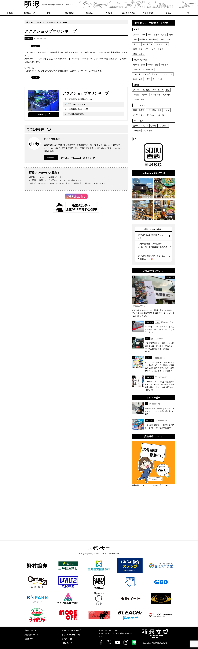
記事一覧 (51, 157)
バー (143, 34)
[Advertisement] (153, 519)
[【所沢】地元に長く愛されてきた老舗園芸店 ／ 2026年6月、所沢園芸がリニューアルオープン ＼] (142, 188)
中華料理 (143, 39)
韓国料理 (153, 39)
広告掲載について (31, 634)
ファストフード (161, 44)
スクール (145, 94)
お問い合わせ (67, 643)
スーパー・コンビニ (141, 89)
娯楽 (143, 64)
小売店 (147, 79)
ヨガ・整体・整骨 (154, 110)
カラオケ (164, 64)
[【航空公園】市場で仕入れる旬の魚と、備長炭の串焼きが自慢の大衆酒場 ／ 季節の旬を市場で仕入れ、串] (164, 210)
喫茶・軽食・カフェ (141, 49)
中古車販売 (147, 130)
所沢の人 (89, 13)
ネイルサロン (138, 115)
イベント (109, 13)
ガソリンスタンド (140, 125)
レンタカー (163, 125)
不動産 (136, 94)
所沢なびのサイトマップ (71, 630)
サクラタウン (148, 13)
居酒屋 (136, 34)
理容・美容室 (138, 110)
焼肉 (171, 34)
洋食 (135, 39)
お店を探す (29, 638)
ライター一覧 (67, 638)
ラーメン (137, 44)
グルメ (49, 13)
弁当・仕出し (138, 53)
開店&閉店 (69, 13)
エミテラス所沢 (128, 13)
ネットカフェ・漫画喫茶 (143, 69)
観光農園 (166, 94)
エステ (166, 110)
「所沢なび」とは (31, 630)
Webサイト (42, 114)
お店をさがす (41, 22)
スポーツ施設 (138, 99)
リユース (160, 115)
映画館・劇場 (152, 64)
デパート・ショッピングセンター (147, 74)
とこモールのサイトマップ (72, 634)
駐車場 (153, 125)
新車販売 (137, 130)
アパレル (150, 115)
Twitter (66, 158)
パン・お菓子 (157, 49)
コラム (168, 13)
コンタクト (167, 74)
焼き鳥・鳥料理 (160, 34)
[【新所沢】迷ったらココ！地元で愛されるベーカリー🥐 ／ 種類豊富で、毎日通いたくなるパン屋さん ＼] (142, 210)
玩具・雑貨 (137, 79)
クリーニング (157, 89)
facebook (77, 158)
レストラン (147, 44)
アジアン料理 (164, 39)
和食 (149, 34)
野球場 (136, 64)
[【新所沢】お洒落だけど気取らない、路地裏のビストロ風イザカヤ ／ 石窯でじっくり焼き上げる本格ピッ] (164, 188)
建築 (167, 89)
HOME (10, 13)
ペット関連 (155, 94)
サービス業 (157, 79)
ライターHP (90, 158)
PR (188, 13)
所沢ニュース (29, 13)
